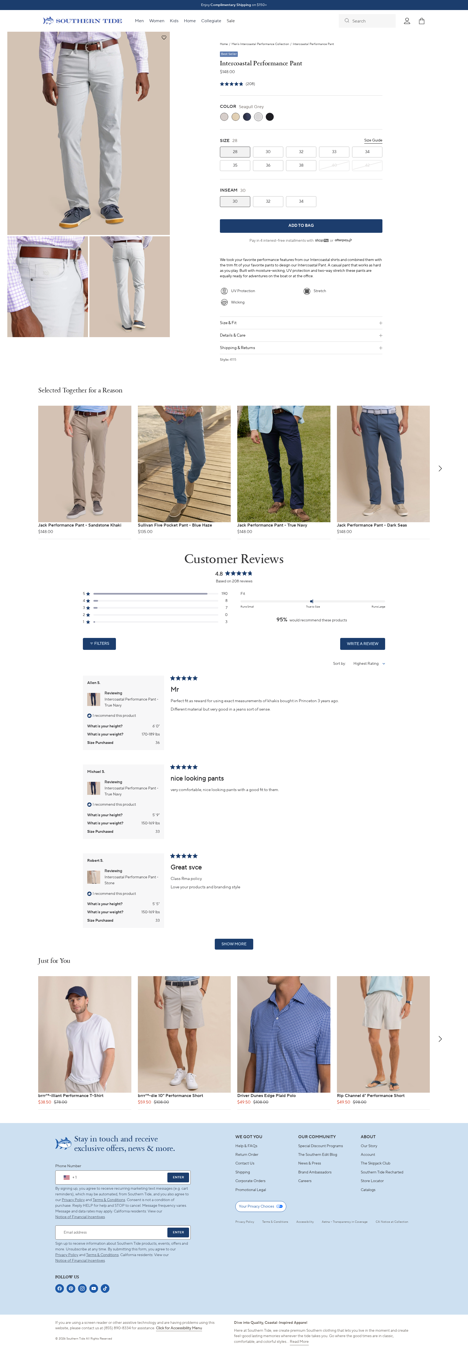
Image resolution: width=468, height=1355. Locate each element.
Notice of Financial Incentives (80, 1260)
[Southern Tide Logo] (82, 21)
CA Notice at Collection (392, 1222)
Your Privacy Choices (256, 1206)
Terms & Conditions (109, 1200)
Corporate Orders (250, 1181)
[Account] (407, 21)
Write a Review (366, 645)
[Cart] (422, 21)
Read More (299, 1341)
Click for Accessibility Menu (179, 1328)
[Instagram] (82, 1288)
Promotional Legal (250, 1190)
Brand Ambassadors (315, 1172)
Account (368, 1154)
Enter (178, 1177)
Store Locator (372, 1181)
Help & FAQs (246, 1146)
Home (224, 44)
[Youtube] (93, 1288)
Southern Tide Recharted (382, 1172)
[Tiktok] (105, 1288)
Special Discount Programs (320, 1146)
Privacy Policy (73, 1200)
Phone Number (68, 1166)
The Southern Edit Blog (317, 1154)
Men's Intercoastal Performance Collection (260, 44)
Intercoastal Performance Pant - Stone (131, 880)
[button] (163, 37)
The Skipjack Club (375, 1163)
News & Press (309, 1163)
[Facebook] (59, 1288)
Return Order (246, 1154)
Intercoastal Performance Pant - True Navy (131, 702)
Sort (337, 663)
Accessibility (305, 1222)
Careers (304, 1181)
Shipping (242, 1172)
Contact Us (244, 1163)
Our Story (369, 1146)
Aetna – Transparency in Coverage (345, 1222)
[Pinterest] (71, 1288)
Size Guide (373, 140)
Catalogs (368, 1190)
